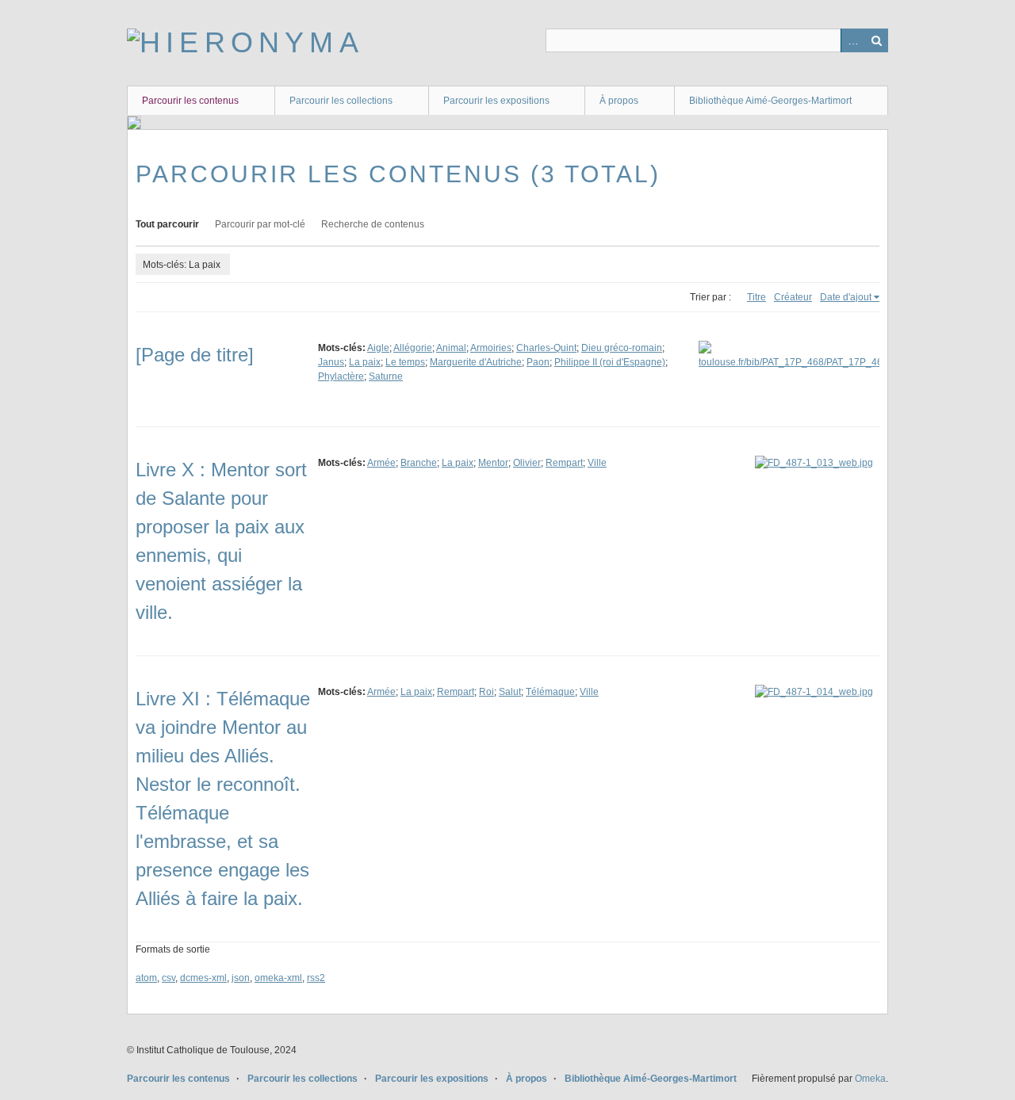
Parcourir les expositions (496, 100)
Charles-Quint (546, 347)
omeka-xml (278, 978)
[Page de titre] (195, 354)
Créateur (793, 297)
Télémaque (550, 691)
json (241, 978)
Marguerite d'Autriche (476, 362)
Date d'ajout (845, 297)
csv (168, 978)
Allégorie (412, 347)
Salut (510, 691)
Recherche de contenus (372, 224)
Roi (486, 691)
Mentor (493, 462)
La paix (365, 362)
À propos (618, 100)
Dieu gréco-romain (621, 347)
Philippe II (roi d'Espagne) (609, 362)
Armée (381, 462)
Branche (418, 462)
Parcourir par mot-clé (260, 224)
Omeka (870, 1078)
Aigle (378, 347)
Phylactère (341, 376)
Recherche (876, 40)
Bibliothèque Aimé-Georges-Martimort (770, 100)
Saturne (386, 376)
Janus (331, 362)
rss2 (316, 978)
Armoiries (490, 347)
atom (146, 978)
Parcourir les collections (341, 100)
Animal (451, 347)
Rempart (564, 462)
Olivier (527, 462)
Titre (756, 297)
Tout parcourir (167, 224)
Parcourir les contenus (190, 100)
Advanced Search (852, 40)
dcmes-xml (203, 978)
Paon (538, 362)
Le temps (405, 362)
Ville (597, 462)
